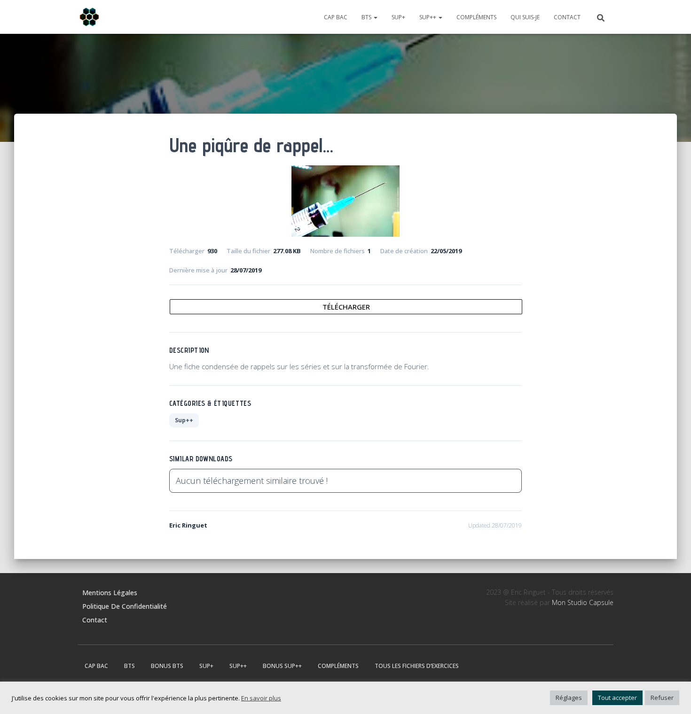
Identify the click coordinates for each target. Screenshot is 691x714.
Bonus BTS (167, 666)
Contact (567, 17)
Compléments (476, 17)
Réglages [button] (569, 697)
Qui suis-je (525, 17)
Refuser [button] (662, 697)
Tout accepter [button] (617, 697)
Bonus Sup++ (282, 666)
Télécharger (346, 306)
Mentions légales (109, 592)
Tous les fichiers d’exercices (417, 666)
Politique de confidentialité (124, 606)
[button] (375, 17)
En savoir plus (261, 698)
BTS (367, 17)
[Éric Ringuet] (89, 17)
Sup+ (398, 17)
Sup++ (428, 17)
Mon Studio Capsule (582, 602)
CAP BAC (335, 17)
